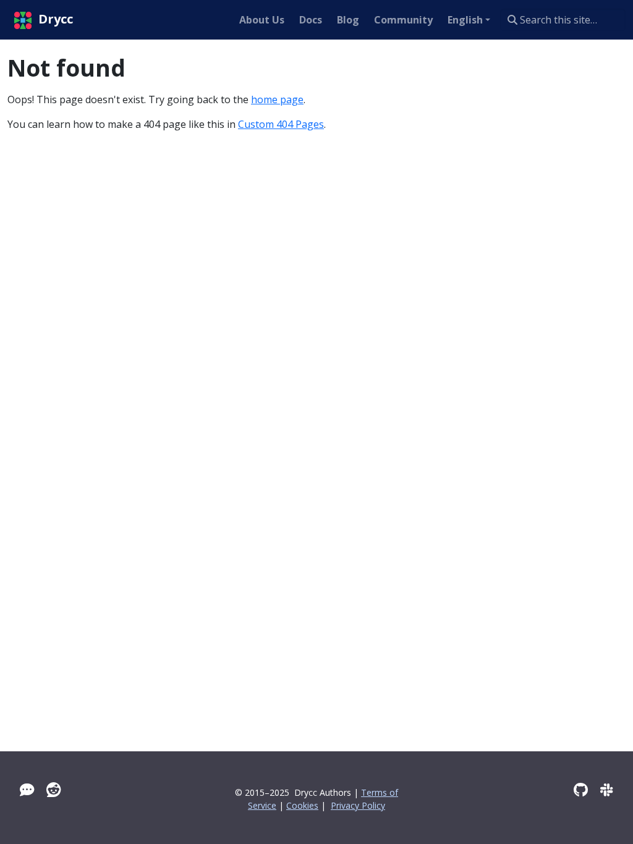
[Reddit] (53, 790)
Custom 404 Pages (281, 124)
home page (277, 99)
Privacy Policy (358, 805)
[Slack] (606, 790)
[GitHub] (581, 790)
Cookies (302, 805)
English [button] (465, 20)
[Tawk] (27, 790)
